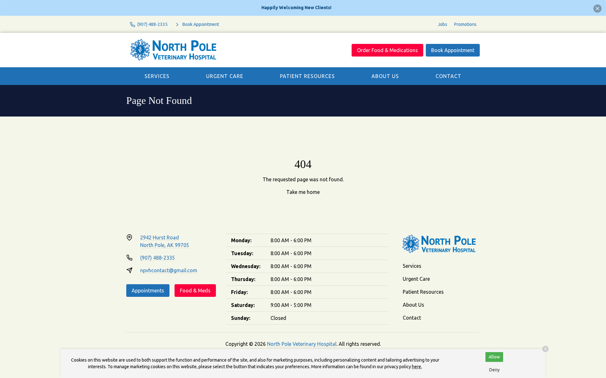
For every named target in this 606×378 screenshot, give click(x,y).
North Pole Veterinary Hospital (301, 344)
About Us (385, 76)
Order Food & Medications (387, 50)
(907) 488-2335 (157, 258)
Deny (494, 369)
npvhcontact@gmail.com (168, 270)
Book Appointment (452, 50)
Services (157, 76)
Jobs (442, 24)
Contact (448, 76)
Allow (494, 356)
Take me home (303, 192)
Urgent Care (224, 76)
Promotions (465, 24)
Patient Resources (307, 76)
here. (417, 366)
